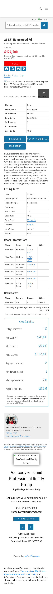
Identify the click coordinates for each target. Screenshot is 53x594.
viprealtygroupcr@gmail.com (18, 436)
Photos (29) (15, 138)
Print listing (15, 146)
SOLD (45, 19)
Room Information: (15, 240)
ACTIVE (34, 19)
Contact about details (38, 138)
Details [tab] (7, 75)
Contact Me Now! (26, 519)
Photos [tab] (15, 75)
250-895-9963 (11, 433)
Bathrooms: (11, 293)
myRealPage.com (32, 556)
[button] (26, 519)
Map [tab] (22, 75)
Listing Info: (11, 189)
